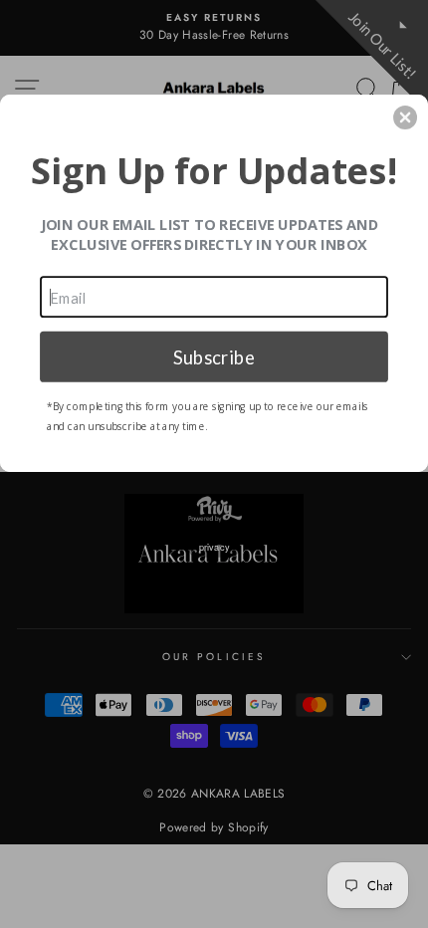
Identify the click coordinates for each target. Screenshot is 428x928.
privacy (214, 546)
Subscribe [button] (214, 355)
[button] (405, 117)
